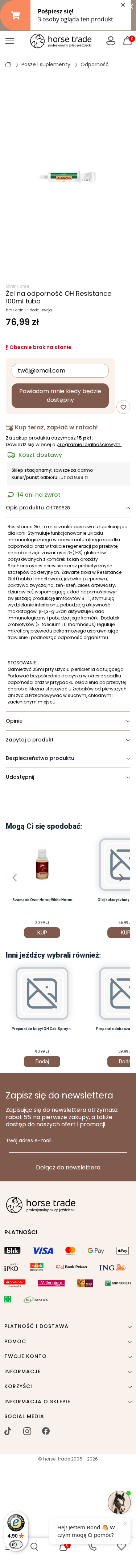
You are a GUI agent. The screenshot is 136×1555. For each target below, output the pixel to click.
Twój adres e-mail (28, 1141)
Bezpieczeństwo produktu (40, 758)
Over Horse (17, 286)
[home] (8, 64)
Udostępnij (20, 777)
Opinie (14, 720)
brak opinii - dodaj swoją (29, 310)
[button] (34, 1546)
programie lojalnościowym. (89, 444)
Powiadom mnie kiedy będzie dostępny (60, 395)
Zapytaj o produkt (30, 739)
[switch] (15, 1544)
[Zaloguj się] (110, 40)
